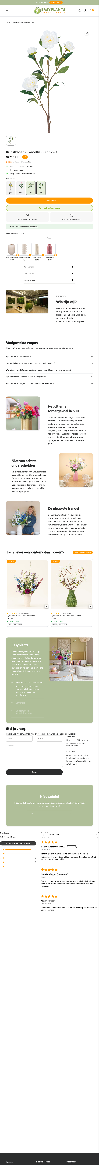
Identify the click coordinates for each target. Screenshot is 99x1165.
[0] (90, 11)
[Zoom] (86, 33)
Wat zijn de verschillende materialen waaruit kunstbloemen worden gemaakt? (38, 370)
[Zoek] (79, 11)
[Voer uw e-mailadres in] (69, 813)
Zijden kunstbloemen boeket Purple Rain (21, 616)
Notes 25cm (50, 257)
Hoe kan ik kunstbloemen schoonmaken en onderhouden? (30, 363)
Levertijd (20, 703)
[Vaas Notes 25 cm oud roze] (49, 249)
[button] (18, 849)
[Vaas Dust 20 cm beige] (37, 249)
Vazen (49, 238)
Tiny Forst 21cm (24, 257)
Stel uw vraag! (29, 280)
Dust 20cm (37, 257)
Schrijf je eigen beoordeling (18, 843)
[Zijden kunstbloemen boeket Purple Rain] (27, 584)
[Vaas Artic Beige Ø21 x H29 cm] (11, 249)
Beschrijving (29, 267)
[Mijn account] (85, 11)
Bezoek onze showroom (29, 682)
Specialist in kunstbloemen (24, 712)
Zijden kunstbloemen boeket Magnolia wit (66, 616)
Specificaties (29, 273)
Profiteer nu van (48, 2)
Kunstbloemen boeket (83, 552)
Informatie (71, 1162)
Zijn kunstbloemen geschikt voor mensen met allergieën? (30, 383)
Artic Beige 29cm (12, 257)
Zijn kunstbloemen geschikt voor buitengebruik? (26, 377)
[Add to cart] (46, 606)
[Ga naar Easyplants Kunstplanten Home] (49, 10)
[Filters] (43, 835)
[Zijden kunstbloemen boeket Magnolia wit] (71, 584)
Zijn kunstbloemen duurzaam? (19, 356)
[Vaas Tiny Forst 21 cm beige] (24, 249)
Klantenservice (43, 1162)
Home (8, 22)
